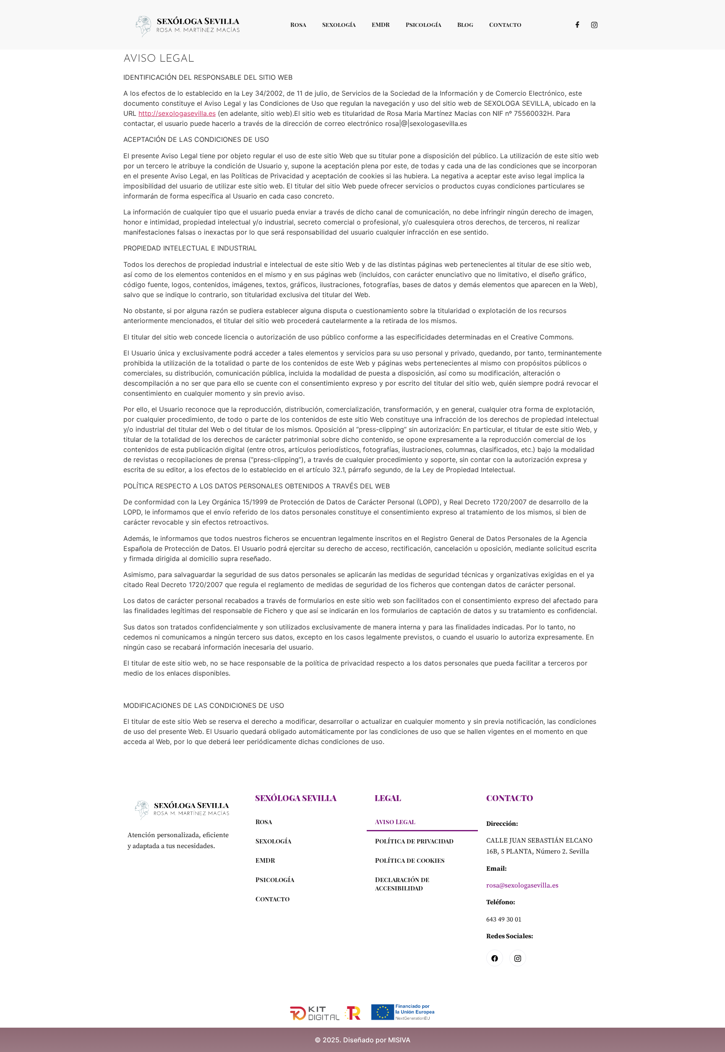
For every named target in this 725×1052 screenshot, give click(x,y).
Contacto (505, 25)
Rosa (298, 25)
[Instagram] (594, 24)
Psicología (423, 25)
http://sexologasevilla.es (177, 113)
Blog (465, 25)
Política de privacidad (414, 841)
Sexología (339, 25)
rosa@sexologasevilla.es (522, 885)
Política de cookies (410, 860)
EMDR (381, 25)
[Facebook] (577, 24)
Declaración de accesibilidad (402, 883)
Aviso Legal (395, 821)
